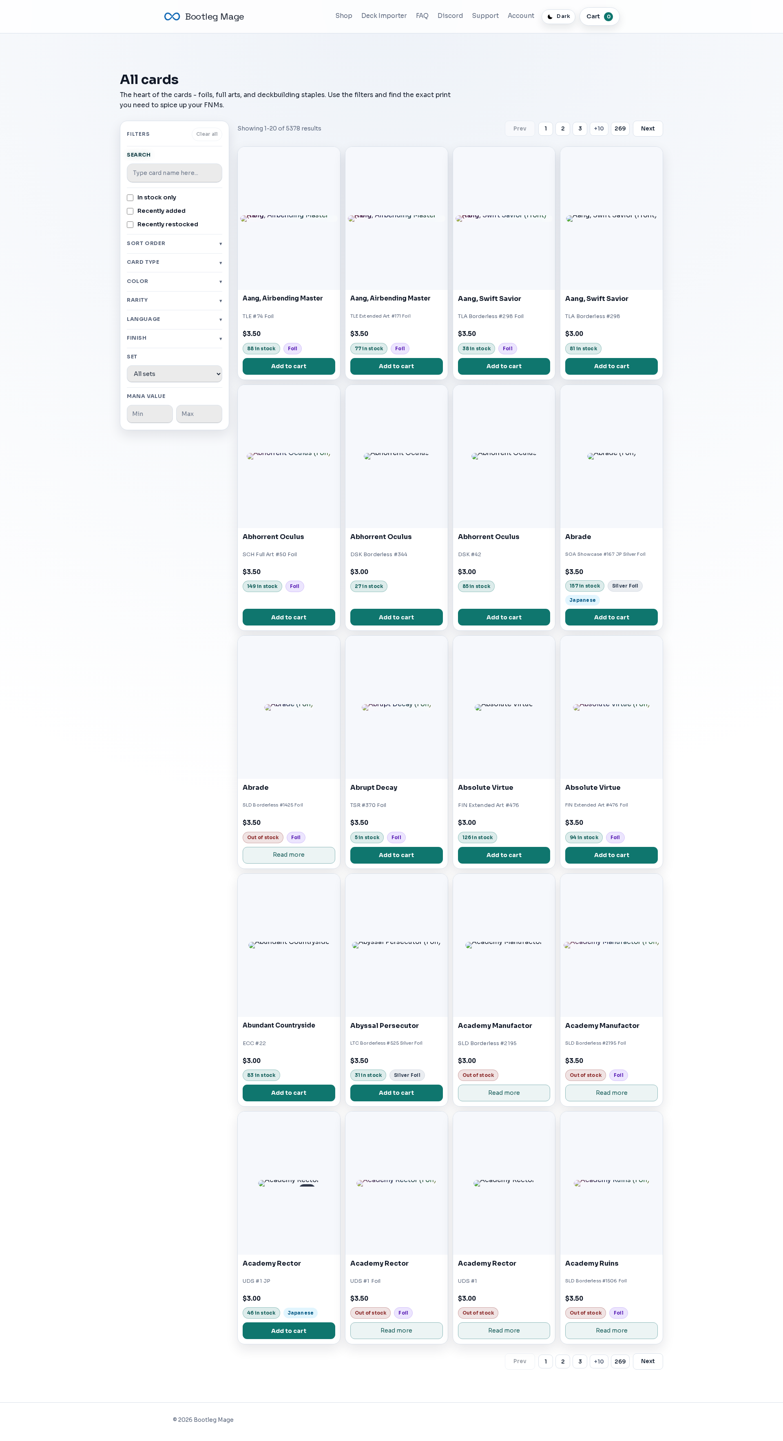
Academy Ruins (592, 1263)
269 (620, 128)
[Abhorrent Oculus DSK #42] (504, 456)
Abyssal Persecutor (384, 1025)
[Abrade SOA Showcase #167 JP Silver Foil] (611, 456)
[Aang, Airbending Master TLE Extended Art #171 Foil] (396, 218)
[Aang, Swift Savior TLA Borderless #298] (611, 218)
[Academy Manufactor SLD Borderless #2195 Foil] (611, 945)
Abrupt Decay (373, 787)
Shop (344, 16)
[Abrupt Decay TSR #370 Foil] (396, 707)
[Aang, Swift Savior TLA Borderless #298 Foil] (504, 218)
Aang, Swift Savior (489, 298)
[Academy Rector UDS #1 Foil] (396, 1183)
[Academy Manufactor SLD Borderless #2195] (504, 945)
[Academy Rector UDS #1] (504, 1183)
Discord (450, 16)
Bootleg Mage (214, 16)
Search (139, 155)
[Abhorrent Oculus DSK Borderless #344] (396, 456)
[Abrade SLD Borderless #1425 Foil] (289, 707)
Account (521, 16)
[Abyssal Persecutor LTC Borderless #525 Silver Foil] (396, 945)
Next (648, 128)
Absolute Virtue (485, 787)
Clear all (207, 134)
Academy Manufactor (495, 1025)
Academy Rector (272, 1263)
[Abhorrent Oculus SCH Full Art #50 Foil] (289, 456)
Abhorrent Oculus (273, 537)
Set (132, 357)
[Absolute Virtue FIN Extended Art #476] (504, 707)
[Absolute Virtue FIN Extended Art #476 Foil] (611, 707)
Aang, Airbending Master (283, 298)
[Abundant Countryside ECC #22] (289, 945)
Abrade (578, 537)
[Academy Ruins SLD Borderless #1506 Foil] (611, 1183)
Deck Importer (384, 16)
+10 (599, 128)
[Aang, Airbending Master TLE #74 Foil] (289, 218)
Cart (598, 16)
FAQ (422, 16)
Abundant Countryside (279, 1025)
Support (485, 16)
